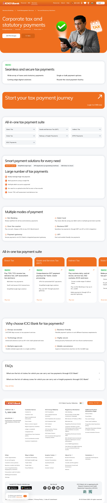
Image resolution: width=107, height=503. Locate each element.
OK (25, 496)
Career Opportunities (10, 457)
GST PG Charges (11, 36)
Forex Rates (88, 416)
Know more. (19, 496)
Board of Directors (70, 457)
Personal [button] (23, 3)
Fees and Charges (90, 418)
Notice (46, 465)
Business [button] (34, 3)
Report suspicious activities (32, 426)
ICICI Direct (48, 426)
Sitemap (7, 477)
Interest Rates (89, 413)
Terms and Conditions (91, 421)
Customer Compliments (31, 441)
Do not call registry (10, 460)
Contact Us (28, 412)
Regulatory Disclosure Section (73, 424)
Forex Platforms (29, 467)
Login (99, 3)
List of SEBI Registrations (71, 443)
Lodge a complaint (30, 429)
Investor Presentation (50, 460)
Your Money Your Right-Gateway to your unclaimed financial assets (73, 448)
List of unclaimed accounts (32, 438)
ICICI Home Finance (50, 433)
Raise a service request (31, 424)
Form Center (28, 421)
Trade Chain (28, 465)
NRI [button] (29, 3)
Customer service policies (11, 462)
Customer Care (29, 414)
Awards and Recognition (71, 462)
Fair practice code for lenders (12, 472)
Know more (37, 29)
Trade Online (28, 462)
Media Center (68, 460)
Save (29, 36)
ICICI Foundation (49, 412)
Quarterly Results (49, 462)
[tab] (10, 165)
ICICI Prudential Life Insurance (53, 418)
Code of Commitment (50, 499)
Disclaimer (30, 499)
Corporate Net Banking (31, 457)
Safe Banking (68, 412)
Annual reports (49, 457)
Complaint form (29, 431)
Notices (67, 469)
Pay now (7, 300)
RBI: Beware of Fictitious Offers (73, 418)
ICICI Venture (48, 424)
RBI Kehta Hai (68, 421)
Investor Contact (49, 467)
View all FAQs (9, 386)
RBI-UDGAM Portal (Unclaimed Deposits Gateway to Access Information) (73, 439)
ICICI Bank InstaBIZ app (31, 460)
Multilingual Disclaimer (11, 474)
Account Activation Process (92, 432)
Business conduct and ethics (12, 465)
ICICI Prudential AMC (50, 421)
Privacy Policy (38, 499)
